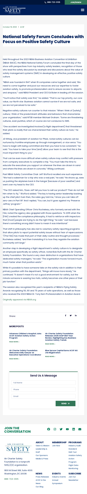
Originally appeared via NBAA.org (19, 299)
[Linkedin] (73, 429)
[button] (82, 10)
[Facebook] (49, 429)
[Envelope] (80, 429)
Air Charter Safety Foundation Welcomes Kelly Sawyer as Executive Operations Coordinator (25, 352)
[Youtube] (67, 429)
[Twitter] (61, 429)
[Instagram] (55, 429)
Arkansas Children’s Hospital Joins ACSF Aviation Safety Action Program (25, 335)
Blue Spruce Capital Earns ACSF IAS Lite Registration (61, 351)
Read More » (14, 342)
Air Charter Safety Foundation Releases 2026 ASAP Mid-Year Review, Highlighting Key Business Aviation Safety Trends (60, 336)
